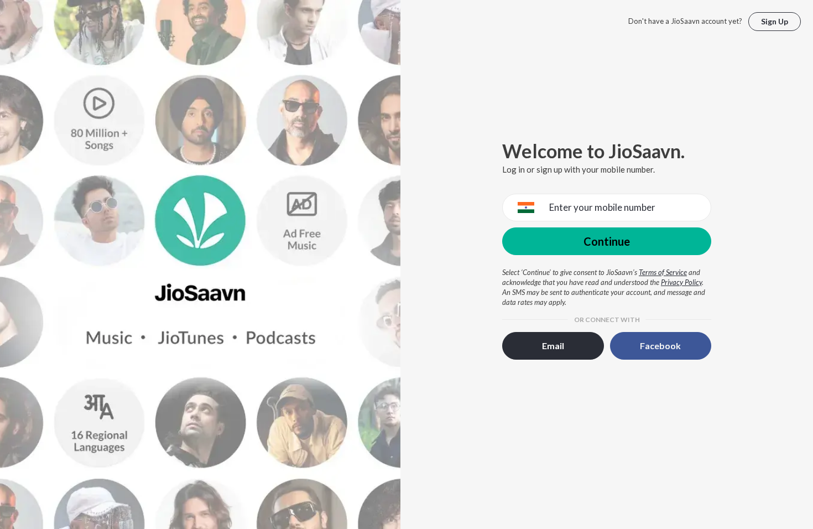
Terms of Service (663, 272)
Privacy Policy (681, 282)
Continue (606, 241)
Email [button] (553, 345)
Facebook (660, 345)
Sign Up (774, 21)
